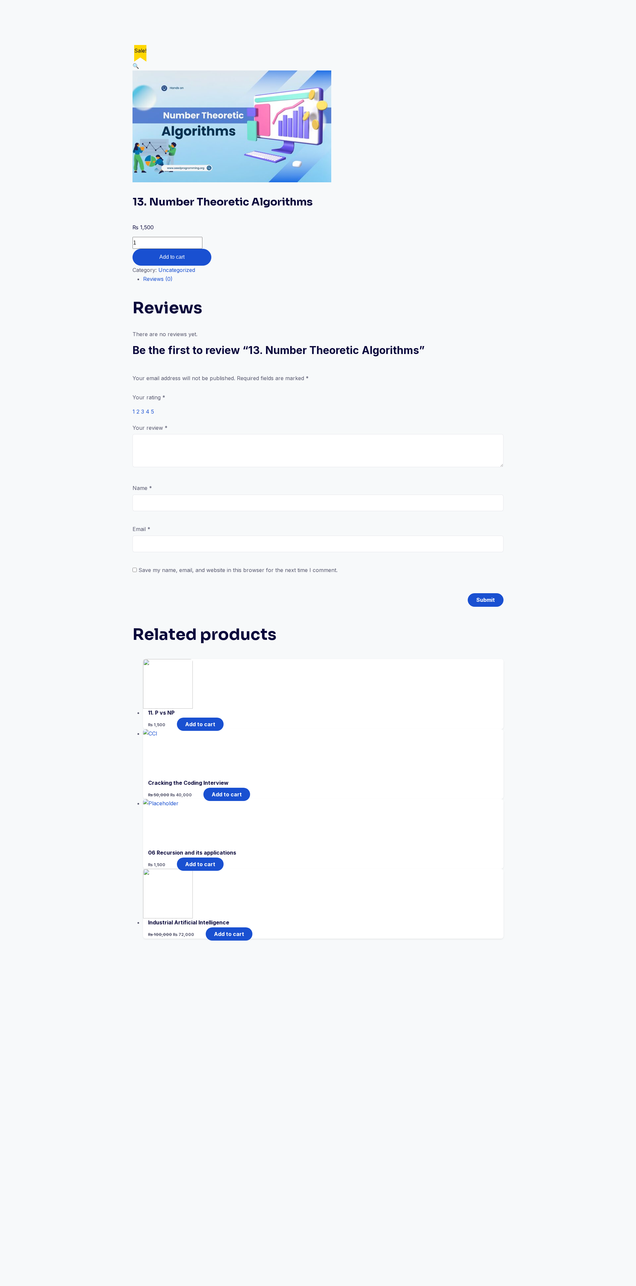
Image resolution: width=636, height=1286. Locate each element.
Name (142, 488)
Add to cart (172, 257)
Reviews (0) (158, 279)
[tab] (323, 279)
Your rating (148, 397)
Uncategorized (176, 270)
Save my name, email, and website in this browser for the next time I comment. (238, 570)
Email (141, 529)
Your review (150, 427)
